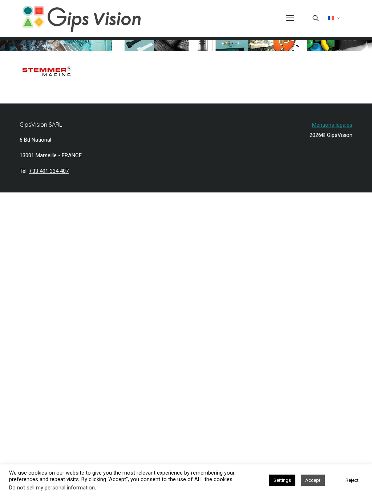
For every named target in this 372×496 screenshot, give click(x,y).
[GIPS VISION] (81, 18)
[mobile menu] (290, 18)
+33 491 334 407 (49, 171)
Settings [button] (282, 480)
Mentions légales (332, 125)
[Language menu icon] (333, 18)
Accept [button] (312, 480)
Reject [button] (352, 480)
